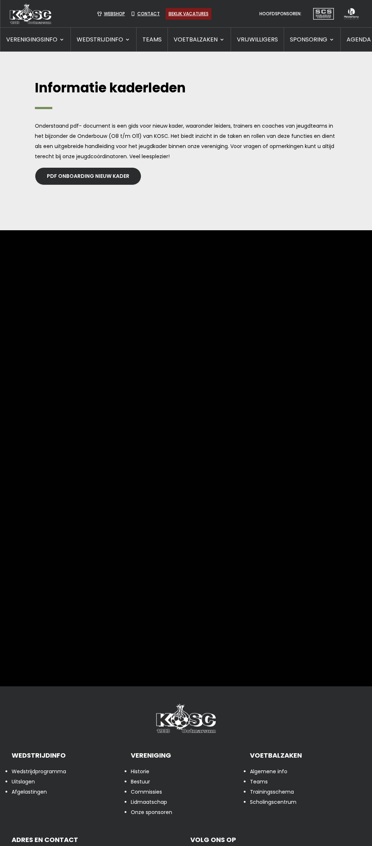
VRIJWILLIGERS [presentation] (257, 39)
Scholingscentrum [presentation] (273, 802)
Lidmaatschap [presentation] (149, 802)
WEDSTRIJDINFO (100, 39)
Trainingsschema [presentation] (272, 791)
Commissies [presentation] (146, 791)
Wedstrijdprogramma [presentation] (39, 771)
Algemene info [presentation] (268, 771)
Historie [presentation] (140, 771)
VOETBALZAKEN (196, 39)
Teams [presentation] (259, 781)
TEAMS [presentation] (152, 39)
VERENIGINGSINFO (31, 39)
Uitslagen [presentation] (23, 781)
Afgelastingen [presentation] (29, 791)
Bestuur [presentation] (140, 781)
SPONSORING (308, 39)
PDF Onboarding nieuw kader (88, 176)
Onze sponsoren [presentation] (151, 812)
